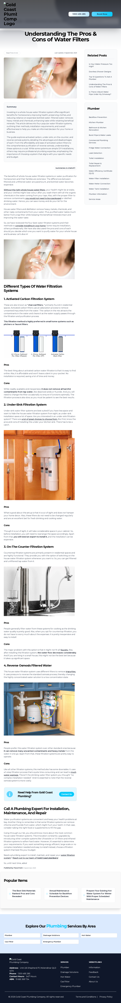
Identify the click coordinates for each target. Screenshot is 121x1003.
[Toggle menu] (115, 14)
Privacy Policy (105, 997)
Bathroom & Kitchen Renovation (97, 129)
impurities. (71, 671)
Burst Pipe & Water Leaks (100, 135)
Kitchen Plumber (96, 122)
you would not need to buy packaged (43, 198)
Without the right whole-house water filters (24, 190)
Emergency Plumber (52, 942)
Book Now (102, 14)
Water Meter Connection (99, 184)
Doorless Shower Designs (100, 72)
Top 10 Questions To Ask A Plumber (100, 78)
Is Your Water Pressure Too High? (100, 65)
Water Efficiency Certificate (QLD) (100, 172)
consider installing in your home (30, 226)
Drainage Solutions (51, 935)
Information (94, 967)
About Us (93, 981)
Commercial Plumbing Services (98, 141)
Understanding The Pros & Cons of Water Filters (100, 85)
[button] (40, 794)
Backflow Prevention (98, 117)
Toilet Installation (96, 158)
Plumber (8, 935)
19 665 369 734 (22, 979)
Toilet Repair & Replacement (95, 164)
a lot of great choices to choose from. (40, 419)
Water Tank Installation (99, 189)
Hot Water (86, 935)
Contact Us (94, 977)
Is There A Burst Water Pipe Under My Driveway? (100, 93)
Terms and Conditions (86, 997)
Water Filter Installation (99, 178)
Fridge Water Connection (99, 148)
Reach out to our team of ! (35, 858)
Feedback (93, 972)
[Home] (10, 14)
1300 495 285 (79, 14)
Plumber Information (98, 194)
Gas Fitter (9, 942)
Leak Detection (95, 153)
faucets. (64, 650)
